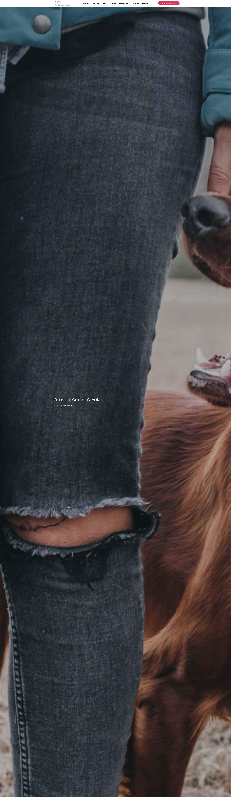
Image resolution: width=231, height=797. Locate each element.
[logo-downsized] (62, 1)
